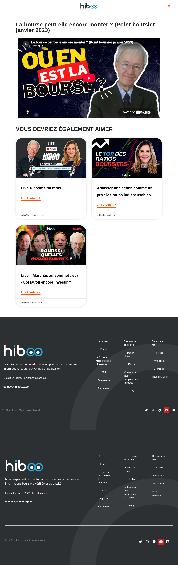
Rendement (104, 388)
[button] (9, 6)
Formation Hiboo (129, 355)
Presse (159, 353)
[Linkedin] (173, 410)
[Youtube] (166, 410)
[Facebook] (160, 410)
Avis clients (160, 361)
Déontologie (160, 369)
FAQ (132, 390)
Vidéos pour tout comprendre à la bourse (131, 377)
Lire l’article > (31, 198)
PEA (104, 372)
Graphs (103, 349)
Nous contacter (159, 377)
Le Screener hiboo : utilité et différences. (103, 361)
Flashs (131, 364)
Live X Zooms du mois (41, 188)
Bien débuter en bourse (130, 343)
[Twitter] (146, 410)
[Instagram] (153, 410)
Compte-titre (104, 380)
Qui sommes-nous (158, 343)
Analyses (103, 341)
